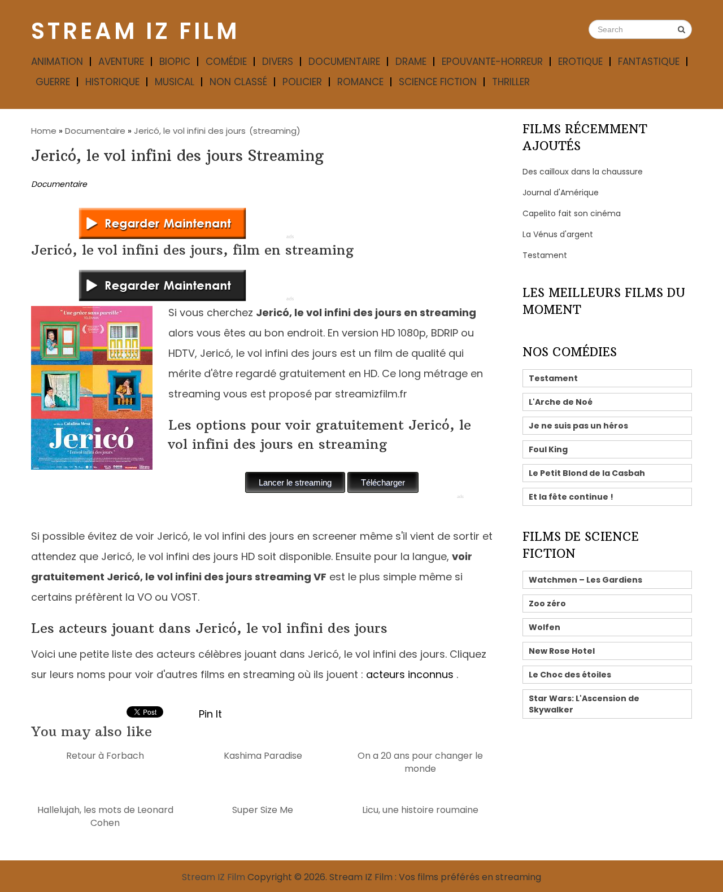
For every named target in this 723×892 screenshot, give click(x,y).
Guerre (53, 81)
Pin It (210, 714)
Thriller (511, 81)
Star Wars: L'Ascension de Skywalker (584, 704)
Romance (360, 81)
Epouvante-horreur (492, 61)
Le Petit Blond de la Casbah (587, 473)
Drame (410, 61)
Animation (57, 61)
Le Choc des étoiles (570, 674)
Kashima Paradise (263, 755)
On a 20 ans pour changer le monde (420, 762)
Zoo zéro (547, 603)
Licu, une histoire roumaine (420, 809)
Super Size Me (262, 809)
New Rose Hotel (562, 651)
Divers (277, 61)
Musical (174, 81)
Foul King (548, 449)
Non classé (238, 81)
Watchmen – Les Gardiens (585, 579)
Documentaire (344, 61)
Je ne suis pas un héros (578, 425)
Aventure (121, 61)
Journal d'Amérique (560, 192)
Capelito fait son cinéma (571, 213)
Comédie (226, 61)
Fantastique (649, 61)
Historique (112, 81)
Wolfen (544, 627)
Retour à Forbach (105, 755)
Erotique (580, 61)
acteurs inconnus (410, 674)
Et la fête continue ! (571, 496)
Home (43, 131)
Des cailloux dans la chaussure (582, 171)
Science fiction (438, 81)
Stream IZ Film (135, 31)
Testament (544, 255)
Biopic (174, 61)
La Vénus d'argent (557, 234)
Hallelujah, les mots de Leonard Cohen (105, 816)
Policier (302, 81)
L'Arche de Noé (561, 402)
